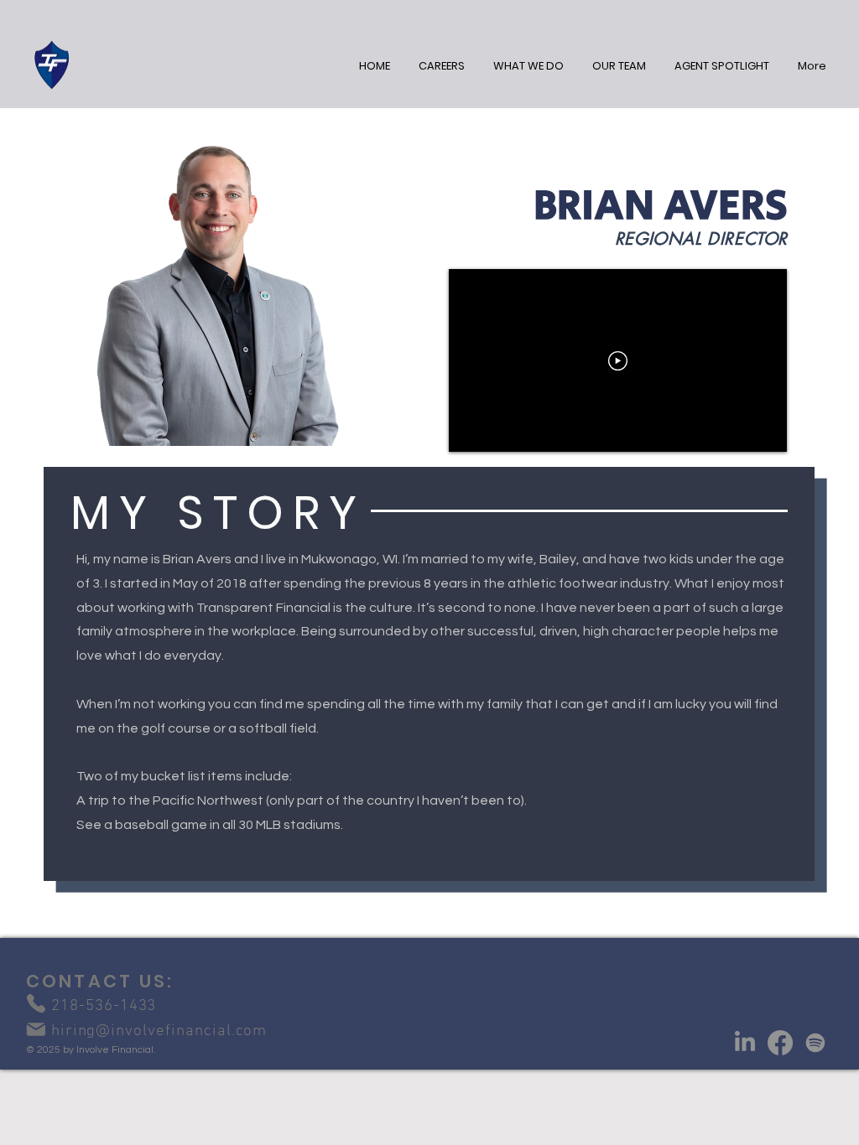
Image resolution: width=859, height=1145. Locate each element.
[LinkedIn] (744, 1042)
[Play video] (617, 360)
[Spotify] (815, 1042)
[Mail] (35, 1029)
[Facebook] (780, 1042)
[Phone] (35, 1003)
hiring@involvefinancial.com (146, 1031)
